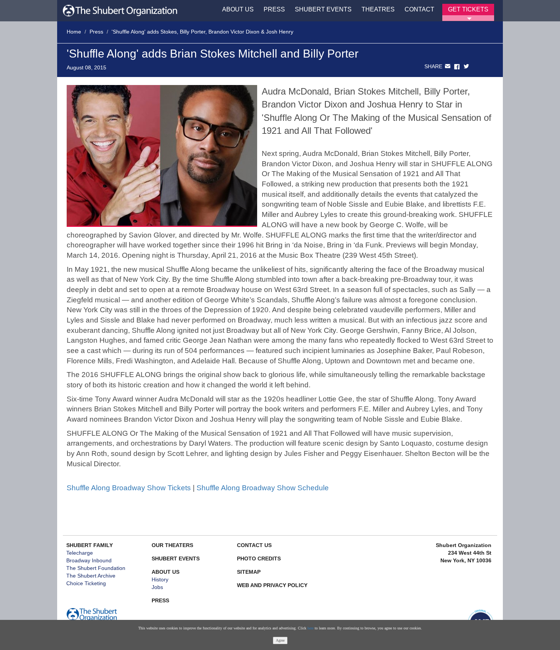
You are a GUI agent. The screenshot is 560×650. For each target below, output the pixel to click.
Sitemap (249, 572)
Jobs (157, 587)
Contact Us (254, 545)
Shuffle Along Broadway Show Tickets (129, 488)
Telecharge (79, 553)
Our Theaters (172, 545)
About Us (238, 9)
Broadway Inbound (89, 560)
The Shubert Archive (90, 576)
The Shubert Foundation (95, 568)
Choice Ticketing (86, 583)
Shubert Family (89, 545)
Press (274, 9)
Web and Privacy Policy (272, 585)
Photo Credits (259, 558)
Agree (280, 640)
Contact (419, 9)
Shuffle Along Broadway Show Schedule (263, 488)
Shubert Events (323, 9)
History (160, 579)
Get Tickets (468, 9)
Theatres (378, 9)
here (310, 628)
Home (74, 32)
